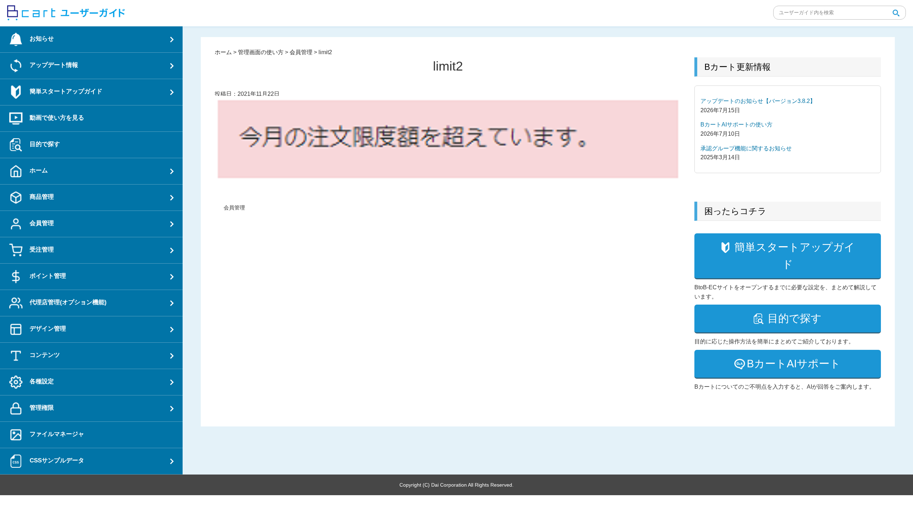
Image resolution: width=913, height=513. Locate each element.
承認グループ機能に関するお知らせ (746, 148)
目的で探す (794, 318)
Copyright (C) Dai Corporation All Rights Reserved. (456, 485)
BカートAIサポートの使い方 (736, 124)
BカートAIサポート (794, 363)
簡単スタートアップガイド (794, 255)
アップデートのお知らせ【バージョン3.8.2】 (758, 101)
